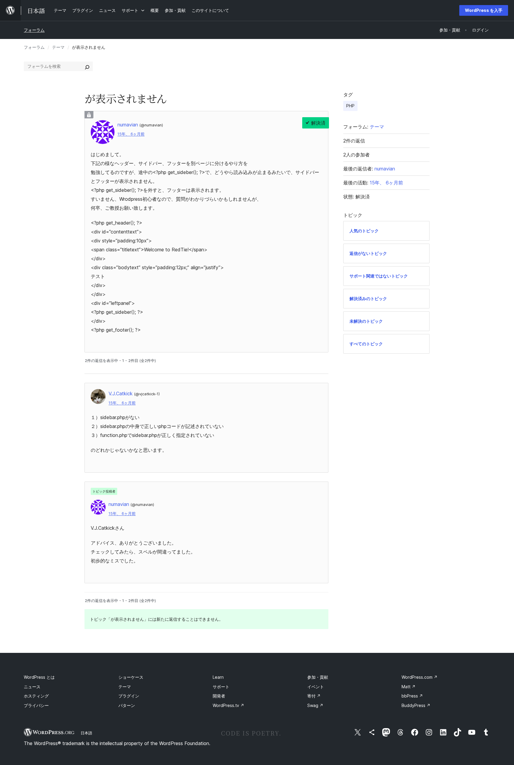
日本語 (86, 732)
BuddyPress (416, 705)
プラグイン (128, 695)
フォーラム (34, 29)
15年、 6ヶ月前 (131, 134)
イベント (315, 686)
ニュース (32, 686)
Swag (315, 705)
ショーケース (130, 677)
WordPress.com (420, 677)
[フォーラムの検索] (87, 66)
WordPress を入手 (483, 10)
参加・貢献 (317, 677)
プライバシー (36, 705)
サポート (221, 686)
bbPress (412, 695)
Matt (409, 686)
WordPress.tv (228, 705)
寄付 (314, 695)
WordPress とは (39, 677)
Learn (218, 677)
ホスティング (36, 695)
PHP (350, 105)
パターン (126, 705)
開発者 (219, 695)
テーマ (58, 47)
